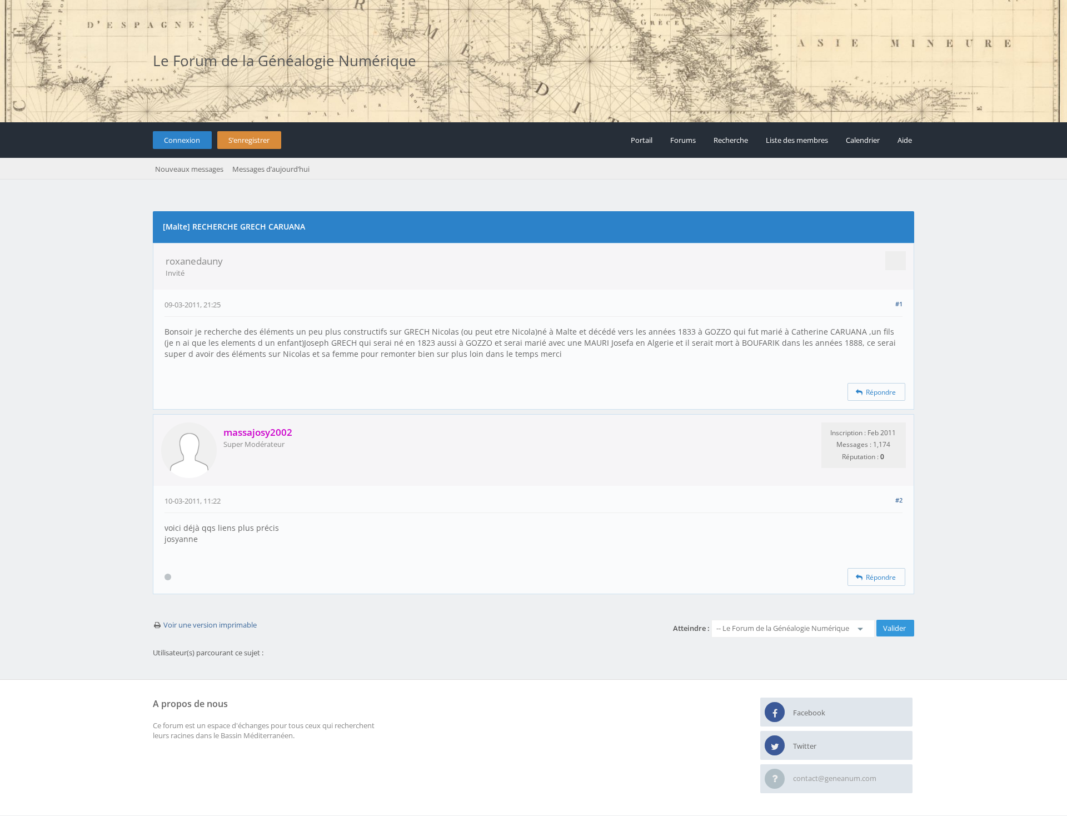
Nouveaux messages (189, 169)
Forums (683, 140)
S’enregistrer (249, 140)
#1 (899, 304)
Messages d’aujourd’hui (271, 169)
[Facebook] (775, 712)
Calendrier (863, 140)
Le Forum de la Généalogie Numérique (284, 61)
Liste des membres (797, 140)
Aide (905, 140)
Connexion (182, 140)
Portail (641, 140)
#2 (899, 500)
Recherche (731, 140)
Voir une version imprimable (210, 625)
